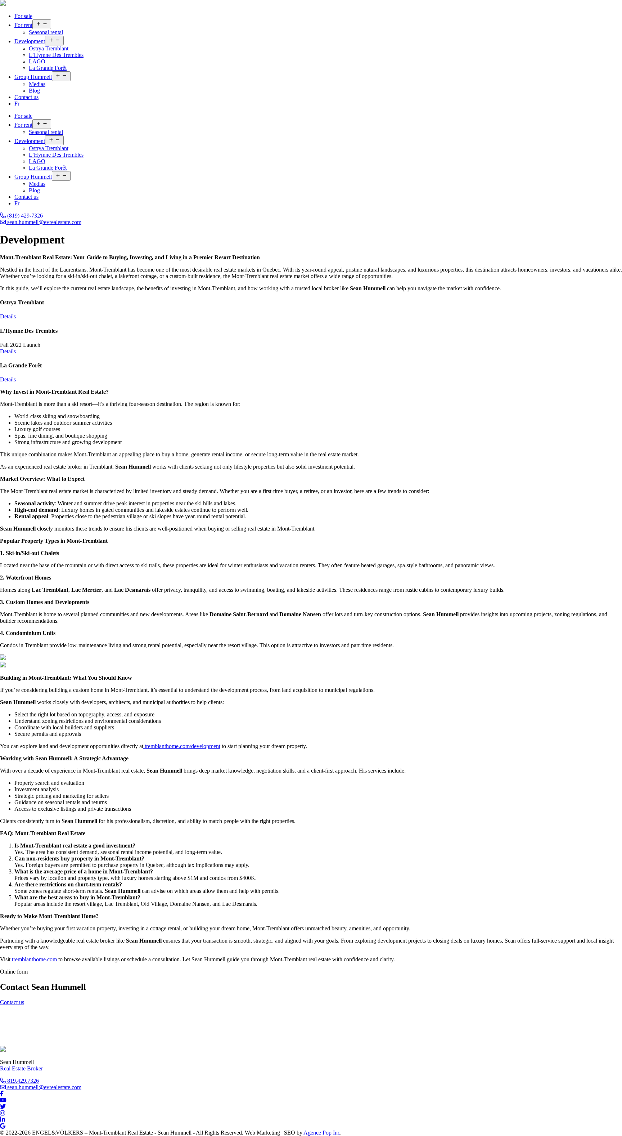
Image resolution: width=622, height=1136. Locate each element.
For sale (23, 16)
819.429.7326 (22, 1081)
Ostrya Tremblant (48, 48)
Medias (37, 84)
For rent (23, 25)
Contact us (26, 97)
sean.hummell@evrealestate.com (43, 222)
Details (8, 316)
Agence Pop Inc (321, 1133)
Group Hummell (33, 77)
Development (29, 41)
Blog (34, 91)
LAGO (37, 61)
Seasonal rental (46, 32)
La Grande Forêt (48, 68)
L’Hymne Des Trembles (56, 55)
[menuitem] (16, 103)
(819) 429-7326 (24, 216)
